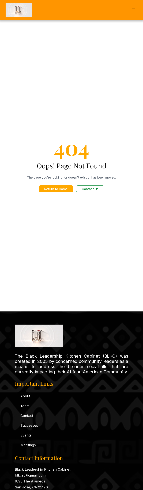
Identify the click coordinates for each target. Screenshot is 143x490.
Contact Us (90, 189)
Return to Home (56, 189)
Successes (29, 425)
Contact (26, 416)
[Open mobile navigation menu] (133, 10)
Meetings (28, 445)
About (25, 396)
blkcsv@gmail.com (30, 475)
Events (26, 435)
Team (24, 406)
